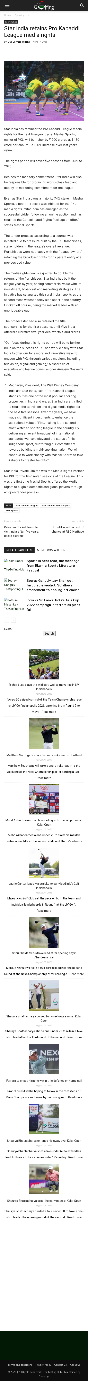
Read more (49, 712)
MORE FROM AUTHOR (51, 550)
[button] (7, 5)
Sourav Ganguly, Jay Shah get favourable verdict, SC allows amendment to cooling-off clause (53, 585)
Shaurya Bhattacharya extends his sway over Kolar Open (44, 1140)
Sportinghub (22, 15)
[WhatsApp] (36, 51)
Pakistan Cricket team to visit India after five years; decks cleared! (21, 531)
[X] (18, 51)
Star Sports (12, 510)
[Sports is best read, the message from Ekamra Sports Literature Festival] (14, 566)
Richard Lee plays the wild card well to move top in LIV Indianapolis (44, 687)
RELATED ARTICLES (19, 550)
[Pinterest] (27, 51)
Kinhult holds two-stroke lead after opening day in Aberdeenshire (44, 955)
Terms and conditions (20, 1364)
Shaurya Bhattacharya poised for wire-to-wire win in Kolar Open (44, 1018)
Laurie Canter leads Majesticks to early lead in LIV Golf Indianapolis (44, 886)
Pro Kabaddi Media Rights (56, 505)
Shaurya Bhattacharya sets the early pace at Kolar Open (44, 1200)
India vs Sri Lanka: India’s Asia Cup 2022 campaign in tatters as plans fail (53, 605)
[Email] (55, 51)
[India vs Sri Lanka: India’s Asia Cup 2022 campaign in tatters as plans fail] (14, 605)
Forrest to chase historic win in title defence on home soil (44, 1080)
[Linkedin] (46, 51)
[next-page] (13, 620)
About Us (75, 1364)
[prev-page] (6, 620)
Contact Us (60, 1364)
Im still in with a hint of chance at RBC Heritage (68, 529)
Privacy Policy (43, 1364)
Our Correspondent (19, 41)
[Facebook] (8, 51)
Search (9, 628)
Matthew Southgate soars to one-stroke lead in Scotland (44, 755)
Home (7, 15)
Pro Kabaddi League (26, 505)
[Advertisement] (44, 1274)
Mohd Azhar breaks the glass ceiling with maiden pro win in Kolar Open (44, 822)
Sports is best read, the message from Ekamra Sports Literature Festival (53, 565)
